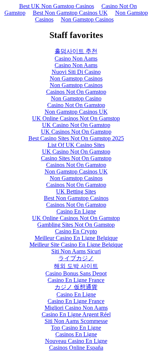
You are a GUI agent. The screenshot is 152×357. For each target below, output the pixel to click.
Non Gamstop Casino (76, 98)
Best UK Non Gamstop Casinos (56, 6)
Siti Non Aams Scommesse (76, 321)
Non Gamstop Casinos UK (76, 112)
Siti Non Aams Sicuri (76, 251)
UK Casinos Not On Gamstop (76, 131)
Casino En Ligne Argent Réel (76, 314)
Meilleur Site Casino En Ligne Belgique (76, 244)
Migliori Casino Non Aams (76, 308)
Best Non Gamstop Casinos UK (70, 13)
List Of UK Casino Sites (76, 145)
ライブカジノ (76, 258)
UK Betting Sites (76, 191)
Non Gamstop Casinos (87, 19)
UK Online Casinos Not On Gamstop (76, 118)
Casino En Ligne (76, 211)
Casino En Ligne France (76, 280)
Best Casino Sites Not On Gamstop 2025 (76, 138)
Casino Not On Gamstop (76, 105)
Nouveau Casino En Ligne (76, 341)
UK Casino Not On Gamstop (76, 125)
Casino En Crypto (76, 231)
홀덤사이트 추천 (76, 51)
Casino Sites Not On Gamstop (76, 158)
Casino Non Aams (76, 58)
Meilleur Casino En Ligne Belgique (76, 238)
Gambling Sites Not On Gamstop (76, 225)
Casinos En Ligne (76, 334)
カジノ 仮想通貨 (76, 287)
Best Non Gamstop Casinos (76, 198)
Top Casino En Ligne (76, 328)
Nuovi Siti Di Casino (76, 72)
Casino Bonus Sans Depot (76, 273)
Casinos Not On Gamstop (76, 92)
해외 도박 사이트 (76, 266)
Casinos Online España (76, 347)
